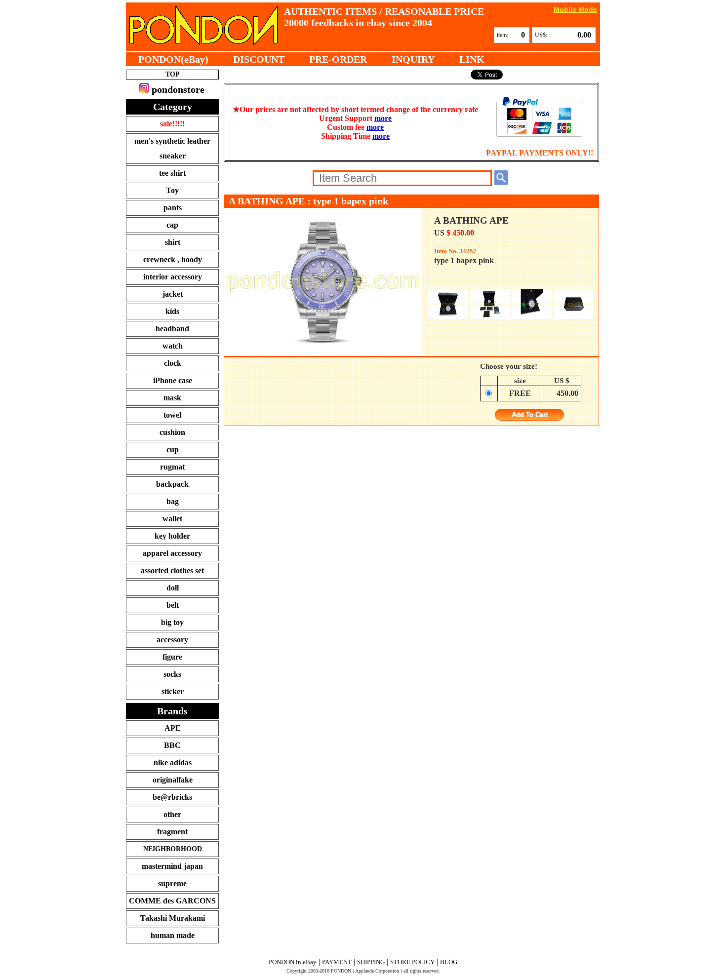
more (383, 118)
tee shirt (172, 173)
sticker (172, 691)
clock (172, 363)
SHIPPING (371, 962)
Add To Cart (530, 415)
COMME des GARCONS (172, 901)
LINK (471, 59)
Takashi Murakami (172, 918)
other (172, 814)
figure (172, 657)
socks (172, 674)
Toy (172, 190)
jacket (172, 294)
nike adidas (173, 762)
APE (172, 728)
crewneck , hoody (172, 259)
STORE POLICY (412, 962)
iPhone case (172, 380)
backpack (172, 484)
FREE (520, 393)
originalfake (173, 780)
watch (172, 346)
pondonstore (176, 89)
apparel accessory (172, 553)
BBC (172, 745)
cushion (172, 432)
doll (172, 588)
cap (172, 225)
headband (172, 328)
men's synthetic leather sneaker (172, 148)
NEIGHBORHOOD (172, 849)
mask (172, 397)
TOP (172, 74)
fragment (172, 831)
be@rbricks (172, 797)
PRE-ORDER (338, 59)
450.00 (567, 393)
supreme (172, 883)
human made (173, 935)
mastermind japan (172, 866)
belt (172, 605)
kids (172, 311)
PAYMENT (337, 962)
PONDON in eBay (293, 962)
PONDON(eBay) (173, 59)
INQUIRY (413, 59)
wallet (172, 518)
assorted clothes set (172, 570)
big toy (172, 622)
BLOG (448, 962)
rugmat (172, 467)
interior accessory (172, 277)
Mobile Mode (575, 9)
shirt (172, 242)
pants (172, 207)
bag (172, 501)
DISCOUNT (258, 59)
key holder (172, 536)
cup (172, 449)
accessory (172, 639)
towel (172, 415)
